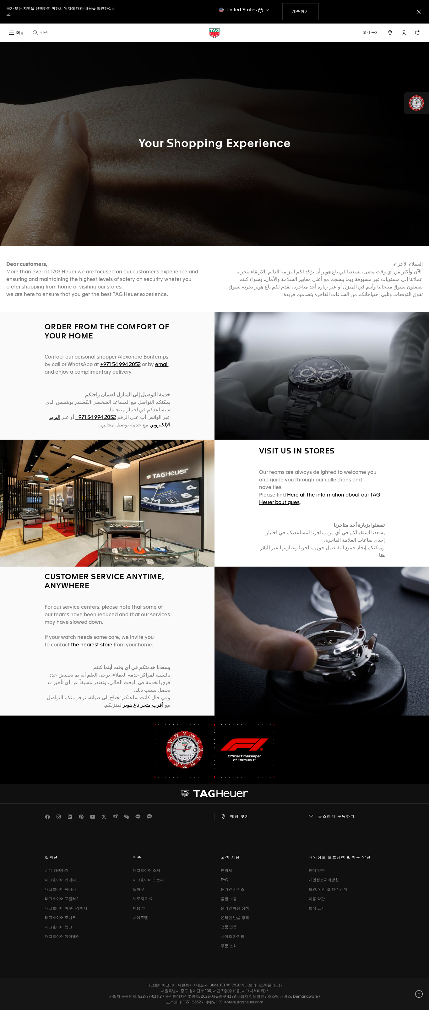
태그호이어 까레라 (60, 890)
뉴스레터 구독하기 (336, 817)
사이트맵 (140, 918)
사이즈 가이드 (232, 937)
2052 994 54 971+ (95, 417)
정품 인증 (229, 927)
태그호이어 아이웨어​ (62, 937)
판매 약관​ (317, 871)
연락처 (226, 871)
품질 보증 (229, 899)
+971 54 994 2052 (120, 364)
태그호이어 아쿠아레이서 (66, 908)
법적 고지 (317, 908)
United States (241, 10)
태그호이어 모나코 (60, 918)
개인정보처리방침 (324, 880)
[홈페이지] (214, 32)
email (162, 364)
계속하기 (305, 11)
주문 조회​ (229, 946)
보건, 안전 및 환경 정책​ (328, 890)
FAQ (224, 880)
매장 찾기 (239, 817)
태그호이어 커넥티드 (62, 880)
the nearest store (91, 645)
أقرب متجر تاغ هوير (144, 705)
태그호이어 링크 (58, 927)
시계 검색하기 (56, 871)
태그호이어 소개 (146, 871)
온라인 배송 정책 (235, 908)
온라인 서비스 (232, 890)
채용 (137, 908)
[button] (404, 32)
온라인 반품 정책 (235, 918)
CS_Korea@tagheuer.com (240, 1002)
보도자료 (141, 899)
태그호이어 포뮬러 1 (62, 899)
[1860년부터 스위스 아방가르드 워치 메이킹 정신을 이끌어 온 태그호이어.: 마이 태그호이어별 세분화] (214, 794)
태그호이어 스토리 (148, 880)
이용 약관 (317, 899)
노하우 (138, 890)
